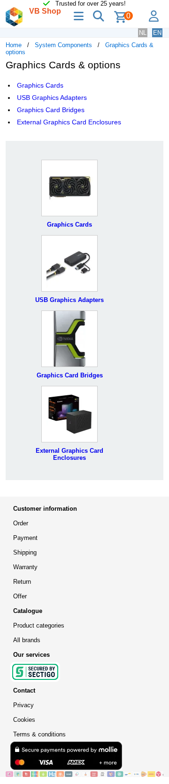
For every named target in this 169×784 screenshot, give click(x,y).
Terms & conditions (39, 734)
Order (20, 523)
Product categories (38, 625)
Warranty (25, 567)
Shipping (25, 552)
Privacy (23, 705)
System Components (63, 45)
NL (142, 32)
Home (14, 45)
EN (157, 32)
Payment (25, 537)
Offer (20, 596)
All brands (26, 640)
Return (22, 581)
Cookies (24, 719)
